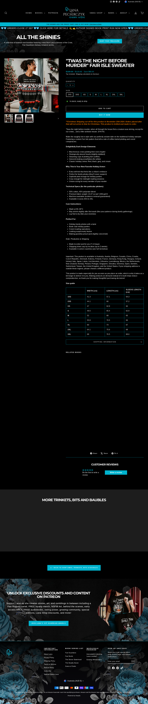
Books (39, 13)
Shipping (79, 74)
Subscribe (47, 671)
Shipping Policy (49, 661)
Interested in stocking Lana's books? (94, 655)
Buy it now (104, 115)
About (124, 13)
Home (29, 13)
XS (84, 94)
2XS (69, 94)
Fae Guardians (70, 653)
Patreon (53, 13)
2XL (113, 94)
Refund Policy (49, 667)
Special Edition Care (51, 674)
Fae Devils (69, 656)
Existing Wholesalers (94, 659)
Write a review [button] (116, 472)
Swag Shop (96, 13)
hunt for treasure (110, 41)
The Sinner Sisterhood (73, 659)
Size (68, 90)
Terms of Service (50, 664)
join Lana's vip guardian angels (48, 623)
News (111, 13)
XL (107, 94)
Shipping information (105, 342)
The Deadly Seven (72, 663)
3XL (121, 94)
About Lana (48, 654)
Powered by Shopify (74, 695)
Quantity (70, 81)
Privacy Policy (49, 657)
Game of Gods (70, 666)
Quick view (21, 538)
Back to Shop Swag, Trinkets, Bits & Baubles (75, 567)
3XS (77, 94)
